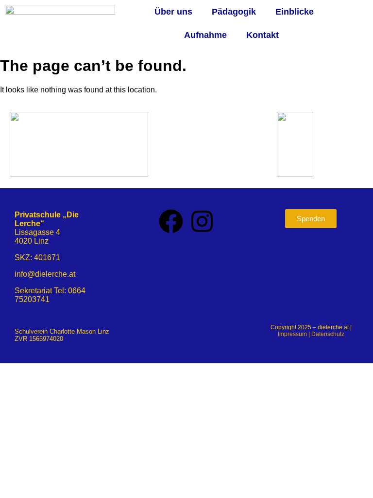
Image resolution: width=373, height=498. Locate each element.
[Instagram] (202, 221)
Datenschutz (327, 334)
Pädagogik (234, 12)
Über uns (173, 12)
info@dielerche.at (45, 274)
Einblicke (294, 12)
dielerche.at (333, 327)
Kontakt (262, 35)
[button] (175, 11)
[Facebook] (171, 221)
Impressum (292, 334)
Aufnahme (205, 35)
